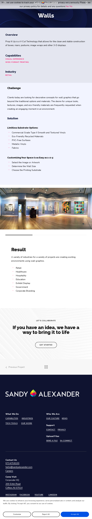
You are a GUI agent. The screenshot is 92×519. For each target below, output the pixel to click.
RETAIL (8, 75)
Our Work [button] (26, 423)
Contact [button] (50, 429)
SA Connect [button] (66, 440)
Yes (67, 6)
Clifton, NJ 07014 (14, 487)
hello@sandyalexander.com (19, 467)
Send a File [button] (52, 440)
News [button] (64, 418)
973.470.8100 (12, 463)
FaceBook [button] (25, 495)
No (70, 6)
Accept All (75, 514)
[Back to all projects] (46, 366)
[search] (86, 2)
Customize (17, 514)
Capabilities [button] (12, 418)
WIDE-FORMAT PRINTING (17, 62)
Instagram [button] (11, 495)
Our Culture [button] (52, 418)
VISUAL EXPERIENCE (14, 59)
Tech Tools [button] (12, 423)
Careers (9, 470)
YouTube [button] (39, 495)
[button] (4, 2)
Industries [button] (27, 418)
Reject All (46, 514)
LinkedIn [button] (53, 495)
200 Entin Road (13, 483)
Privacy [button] (62, 429)
